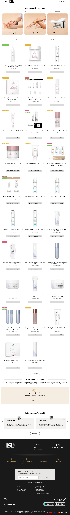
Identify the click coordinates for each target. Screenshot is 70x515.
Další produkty (35, 373)
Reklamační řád (38, 487)
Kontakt (18, 485)
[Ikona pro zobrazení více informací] (39, 477)
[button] (67, 422)
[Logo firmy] (12, 1)
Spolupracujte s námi (39, 490)
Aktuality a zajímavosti (21, 489)
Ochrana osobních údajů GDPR (42, 493)
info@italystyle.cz (58, 448)
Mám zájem (35, 400)
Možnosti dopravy (21, 490)
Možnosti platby (20, 492)
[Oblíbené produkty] (64, 1)
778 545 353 (37, 448)
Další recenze (35, 433)
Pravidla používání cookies (41, 492)
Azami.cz (30, 512)
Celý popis (57, 11)
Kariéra (36, 485)
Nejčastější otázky (39, 489)
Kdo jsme (19, 486)
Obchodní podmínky (39, 486)
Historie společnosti (21, 487)
